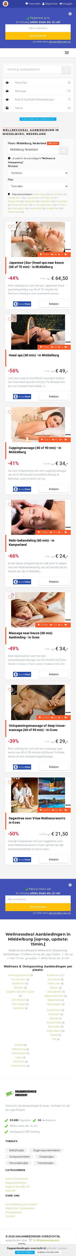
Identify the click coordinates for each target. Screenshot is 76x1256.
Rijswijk (49, 197)
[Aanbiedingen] (38, 1094)
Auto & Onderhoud (16, 1178)
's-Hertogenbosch (43, 204)
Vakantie (10, 1190)
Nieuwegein (18, 208)
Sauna (42, 108)
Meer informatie (25, 1252)
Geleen (54, 987)
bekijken (54, 303)
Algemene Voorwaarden (20, 1208)
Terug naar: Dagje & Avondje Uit (39, 119)
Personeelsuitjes (18, 1163)
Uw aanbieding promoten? (21, 1204)
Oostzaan (30, 201)
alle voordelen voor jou (60, 41)
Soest (54, 1034)
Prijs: (11, 179)
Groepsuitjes (46, 1156)
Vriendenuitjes (46, 1163)
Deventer (18, 1008)
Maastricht (14, 201)
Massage (42, 91)
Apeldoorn (45, 201)
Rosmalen (54, 1026)
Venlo (18, 1057)
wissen (54, 143)
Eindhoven (57, 194)
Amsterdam (18, 979)
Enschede (61, 201)
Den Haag (39, 194)
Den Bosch (18, 999)
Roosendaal (14, 211)
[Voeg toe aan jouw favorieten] (10, 226)
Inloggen (67, 3)
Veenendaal (36, 208)
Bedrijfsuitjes (16, 1150)
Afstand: (13, 166)
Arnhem (62, 204)
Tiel (54, 1039)
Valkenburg (18, 1049)
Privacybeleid (13, 1212)
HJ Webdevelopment (46, 1240)
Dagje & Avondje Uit (17, 1186)
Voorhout (18, 1061)
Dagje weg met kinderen (46, 1150)
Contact (10, 1216)
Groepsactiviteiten (19, 1156)
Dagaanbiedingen (16, 1182)
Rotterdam (15, 197)
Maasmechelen (20, 204)
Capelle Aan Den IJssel (20, 991)
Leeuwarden (33, 197)
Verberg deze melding (48, 1252)
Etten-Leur (54, 983)
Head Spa (42, 82)
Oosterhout (54, 1010)
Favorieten (34, 3)
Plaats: (32, 143)
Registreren (51, 3)
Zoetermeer (53, 208)
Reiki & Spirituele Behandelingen (42, 99)
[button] (66, 69)
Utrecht (18, 1044)
